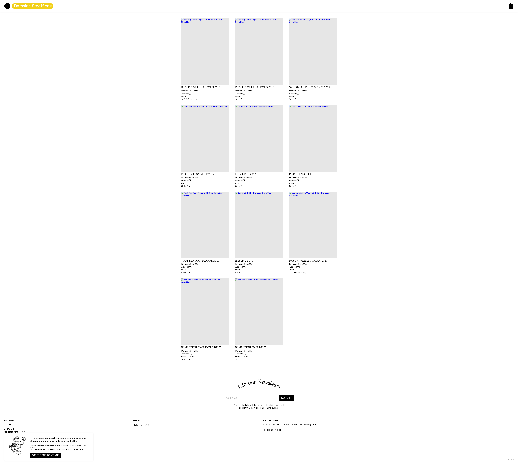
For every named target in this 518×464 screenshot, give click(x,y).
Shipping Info (15, 432)
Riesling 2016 (244, 261)
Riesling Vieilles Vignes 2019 (201, 87)
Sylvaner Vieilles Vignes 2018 (309, 87)
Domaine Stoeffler (190, 90)
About (9, 428)
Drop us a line (273, 430)
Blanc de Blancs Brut (250, 347)
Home (8, 425)
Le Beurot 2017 (245, 174)
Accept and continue (45, 455)
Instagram (141, 425)
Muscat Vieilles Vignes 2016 (308, 261)
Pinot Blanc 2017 (301, 174)
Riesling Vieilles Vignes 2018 (255, 87)
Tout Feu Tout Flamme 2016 (200, 261)
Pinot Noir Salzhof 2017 (197, 174)
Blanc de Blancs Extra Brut (201, 347)
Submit (286, 398)
